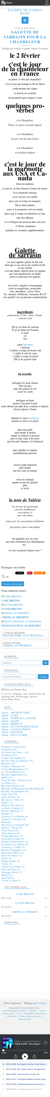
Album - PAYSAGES (12, 732)
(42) (13, 746)
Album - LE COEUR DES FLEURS (19, 726)
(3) (13, 847)
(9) (22, 788)
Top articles (32, 1010)
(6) (14, 816)
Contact (41, 1010)
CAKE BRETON (25, 894)
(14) (13, 766)
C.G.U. (19, 1013)
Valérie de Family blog (25, 11)
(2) (6, 858)
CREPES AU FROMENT (25, 911)
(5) (11, 836)
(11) (6, 777)
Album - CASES (9, 715)
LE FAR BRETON (25, 903)
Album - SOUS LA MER (14, 734)
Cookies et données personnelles (30, 1016)
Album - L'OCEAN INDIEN (15, 729)
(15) (8, 763)
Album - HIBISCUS (11, 723)
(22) (13, 757)
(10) (12, 785)
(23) (9, 755)
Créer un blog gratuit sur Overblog (14, 1010)
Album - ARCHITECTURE (15, 712)
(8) (9, 794)
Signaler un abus (8, 1013)
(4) (14, 841)
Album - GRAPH (10, 721)
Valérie (21, 1008)
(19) (17, 760)
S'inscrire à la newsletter (12, 584)
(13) (14, 769)
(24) (14, 752)
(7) (12, 799)
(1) (13, 866)
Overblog (42, 1003)
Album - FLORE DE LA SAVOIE (18, 718)
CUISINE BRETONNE (25, 28)
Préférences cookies (24, 1019)
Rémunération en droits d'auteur (34, 1013)
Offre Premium (12, 1016)
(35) (8, 749)
